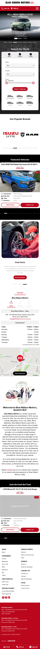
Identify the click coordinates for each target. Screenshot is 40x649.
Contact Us (31, 205)
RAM (3, 567)
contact (10, 470)
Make (7, 62)
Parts (22, 557)
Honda (4, 558)
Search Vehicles (20, 89)
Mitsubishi (5, 561)
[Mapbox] (5, 375)
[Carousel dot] (5, 42)
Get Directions (20, 373)
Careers (23, 576)
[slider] (6, 83)
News (3, 552)
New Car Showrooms (27, 555)
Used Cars (5, 584)
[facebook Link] (3, 597)
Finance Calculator (27, 567)
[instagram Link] (6, 597)
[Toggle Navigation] (37, 8)
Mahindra (5, 569)
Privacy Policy (25, 585)
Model (7, 71)
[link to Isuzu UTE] (10, 135)
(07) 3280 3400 (22, 317)
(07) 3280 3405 (10, 622)
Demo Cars (5, 581)
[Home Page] (20, 2)
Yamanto (20, 293)
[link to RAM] (29, 135)
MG (3, 572)
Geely (3, 575)
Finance (23, 564)
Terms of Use (25, 588)
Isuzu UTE (5, 564)
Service (23, 552)
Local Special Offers (8, 591)
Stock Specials (6, 594)
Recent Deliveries (26, 579)
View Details (11, 205)
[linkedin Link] (9, 597)
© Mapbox (36, 375)
